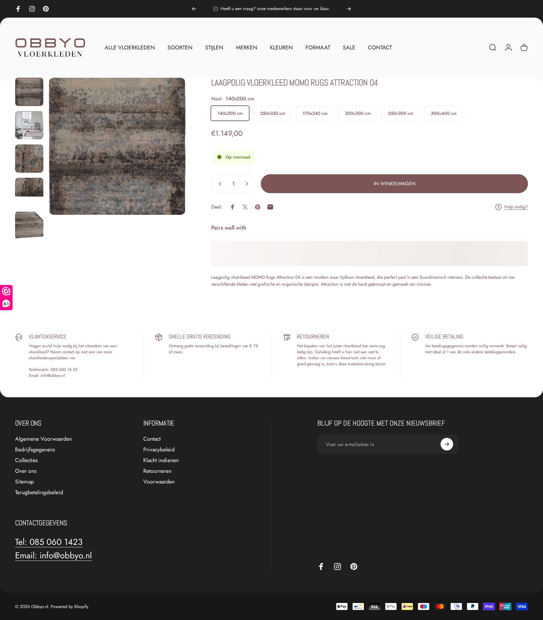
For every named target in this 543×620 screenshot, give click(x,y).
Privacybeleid (159, 449)
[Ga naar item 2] (29, 125)
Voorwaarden (159, 481)
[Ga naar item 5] (29, 225)
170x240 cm (315, 113)
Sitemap (24, 481)
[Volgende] (349, 9)
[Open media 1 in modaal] (116, 146)
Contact (152, 439)
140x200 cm (230, 113)
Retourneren (157, 471)
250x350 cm (272, 113)
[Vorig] (194, 9)
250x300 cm (400, 113)
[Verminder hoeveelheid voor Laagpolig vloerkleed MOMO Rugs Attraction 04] (218, 184)
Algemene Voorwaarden (43, 439)
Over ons (25, 471)
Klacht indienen (161, 460)
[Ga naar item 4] (29, 192)
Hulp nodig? (516, 207)
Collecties (26, 460)
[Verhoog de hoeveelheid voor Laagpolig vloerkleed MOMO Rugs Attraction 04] (248, 184)
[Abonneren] (447, 444)
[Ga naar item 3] (29, 158)
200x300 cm (357, 113)
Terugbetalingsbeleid (39, 492)
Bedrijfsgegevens (35, 449)
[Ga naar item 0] (29, 92)
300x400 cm (444, 113)
